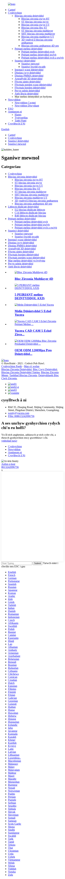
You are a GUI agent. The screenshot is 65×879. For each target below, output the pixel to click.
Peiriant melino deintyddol (28, 48)
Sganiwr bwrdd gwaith (33, 66)
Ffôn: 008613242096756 (21, 416)
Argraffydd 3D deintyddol (28, 78)
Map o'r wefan (31, 366)
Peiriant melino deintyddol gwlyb (38, 54)
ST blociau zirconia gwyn (34, 21)
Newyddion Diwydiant (27, 105)
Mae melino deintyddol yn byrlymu (26, 260)
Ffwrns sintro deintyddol (27, 81)
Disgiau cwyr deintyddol (28, 72)
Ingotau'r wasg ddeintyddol (29, 69)
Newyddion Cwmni (25, 102)
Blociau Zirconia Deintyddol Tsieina (20, 372)
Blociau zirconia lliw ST (34, 27)
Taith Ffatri (20, 120)
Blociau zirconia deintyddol (29, 15)
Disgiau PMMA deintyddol (29, 75)
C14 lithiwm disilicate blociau (30, 212)
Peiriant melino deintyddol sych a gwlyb (42, 57)
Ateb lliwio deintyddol (26, 93)
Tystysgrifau (21, 117)
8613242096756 (10, 467)
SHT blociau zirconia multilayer (38, 33)
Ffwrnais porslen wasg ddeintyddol (33, 84)
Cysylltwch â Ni (16, 123)
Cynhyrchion (15, 12)
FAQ (10, 108)
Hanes (18, 114)
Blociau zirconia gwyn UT (35, 24)
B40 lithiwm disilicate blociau (30, 215)
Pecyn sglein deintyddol (27, 90)
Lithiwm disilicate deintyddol (23, 206)
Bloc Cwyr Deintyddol (45, 369)
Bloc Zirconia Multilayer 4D (34, 279)
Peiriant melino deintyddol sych (37, 51)
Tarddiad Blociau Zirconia (23, 375)
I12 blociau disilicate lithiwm (30, 209)
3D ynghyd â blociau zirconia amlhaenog (36, 200)
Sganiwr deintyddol (25, 60)
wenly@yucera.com (18, 413)
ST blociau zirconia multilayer (37, 30)
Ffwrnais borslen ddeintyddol (30, 87)
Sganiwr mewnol (30, 63)
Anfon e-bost (8, 464)
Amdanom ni (15, 111)
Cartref (11, 9)
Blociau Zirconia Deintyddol (16, 369)
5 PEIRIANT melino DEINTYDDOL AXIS (30, 296)
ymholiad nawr (9, 440)
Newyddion (14, 99)
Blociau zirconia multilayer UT (37, 36)
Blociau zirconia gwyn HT (35, 18)
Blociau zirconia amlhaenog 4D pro (40, 45)
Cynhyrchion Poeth (11, 366)
